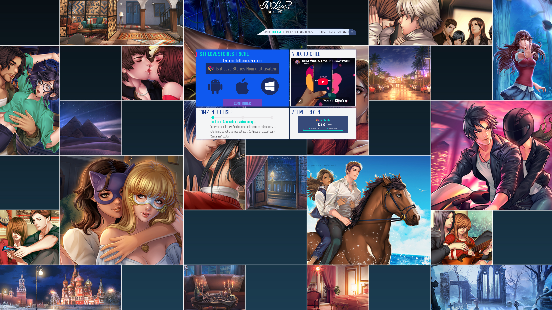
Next (281, 129)
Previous (204, 129)
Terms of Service (275, 158)
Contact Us (264, 158)
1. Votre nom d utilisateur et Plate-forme (242, 61)
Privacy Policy (286, 158)
